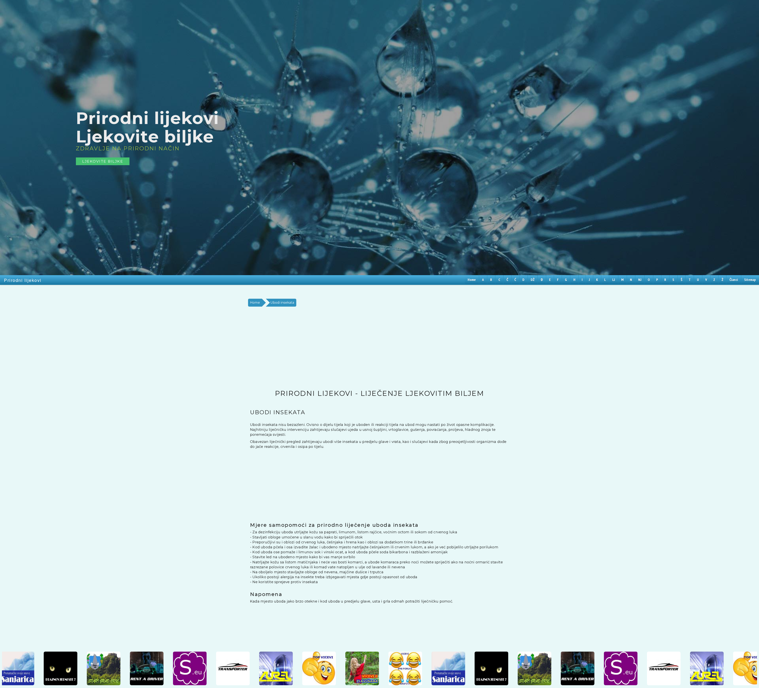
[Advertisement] (364, 348)
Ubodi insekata (282, 302)
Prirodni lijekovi (23, 280)
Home (255, 302)
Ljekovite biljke (102, 161)
